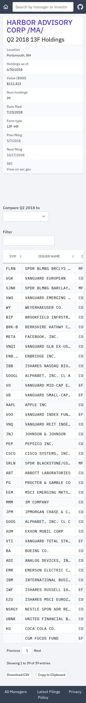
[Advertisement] (43, 189)
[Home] (6, 7)
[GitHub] (80, 7)
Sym (12, 256)
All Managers (16, 691)
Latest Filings (48, 691)
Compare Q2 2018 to (21, 207)
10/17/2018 (15, 155)
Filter (7, 232)
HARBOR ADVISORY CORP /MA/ (40, 26)
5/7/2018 (14, 141)
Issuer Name (49, 256)
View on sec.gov (19, 169)
